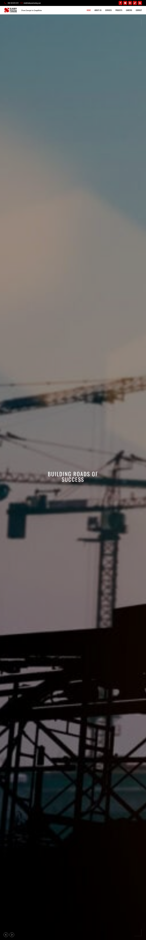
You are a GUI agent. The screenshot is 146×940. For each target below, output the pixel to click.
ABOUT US (98, 10)
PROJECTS (118, 10)
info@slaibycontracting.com (32, 3)
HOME (89, 10)
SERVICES (108, 10)
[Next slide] (12, 934)
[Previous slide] (6, 934)
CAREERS (129, 10)
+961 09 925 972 (13, 3)
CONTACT (139, 10)
